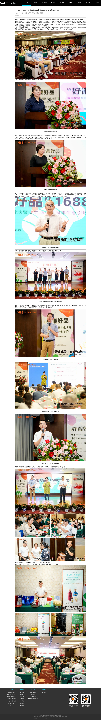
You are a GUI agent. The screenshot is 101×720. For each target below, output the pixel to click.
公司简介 (22, 692)
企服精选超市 (33, 692)
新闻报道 (22, 705)
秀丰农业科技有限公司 (33, 698)
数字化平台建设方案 (11, 701)
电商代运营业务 (11, 703)
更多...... (11, 705)
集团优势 (22, 703)
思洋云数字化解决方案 (11, 698)
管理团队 (22, 694)
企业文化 (22, 696)
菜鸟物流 (33, 694)
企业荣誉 (22, 701)
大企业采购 (33, 696)
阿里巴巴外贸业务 (11, 694)
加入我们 (44, 692)
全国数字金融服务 (11, 696)
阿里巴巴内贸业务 (11, 692)
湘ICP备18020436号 (63, 718)
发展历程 (22, 698)
